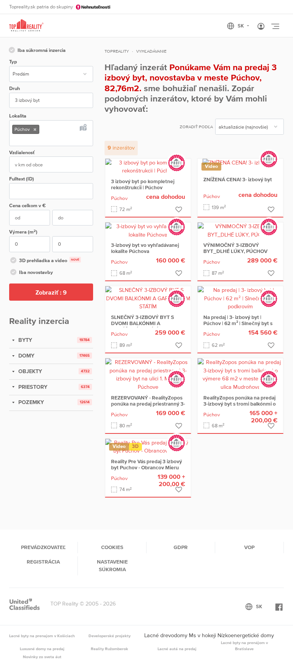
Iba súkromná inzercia (42, 50)
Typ (13, 61)
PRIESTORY (32, 387)
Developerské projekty (109, 635)
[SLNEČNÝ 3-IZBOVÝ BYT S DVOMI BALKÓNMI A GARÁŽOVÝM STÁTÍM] (148, 298)
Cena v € (27, 205)
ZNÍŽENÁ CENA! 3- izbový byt (237, 179)
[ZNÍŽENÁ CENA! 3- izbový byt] (241, 162)
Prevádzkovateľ (43, 547)
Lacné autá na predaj (177, 648)
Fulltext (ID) (21, 179)
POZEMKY (30, 402)
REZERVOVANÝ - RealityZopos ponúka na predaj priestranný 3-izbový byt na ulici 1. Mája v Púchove (148, 407)
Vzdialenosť (22, 152)
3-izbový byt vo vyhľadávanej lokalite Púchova (145, 248)
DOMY (25, 356)
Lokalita (17, 116)
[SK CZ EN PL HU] (241, 26)
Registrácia (43, 562)
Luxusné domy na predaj (42, 648)
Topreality (117, 51)
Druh (14, 88)
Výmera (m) (23, 232)
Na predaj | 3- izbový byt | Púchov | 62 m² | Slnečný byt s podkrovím (237, 323)
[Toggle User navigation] (261, 27)
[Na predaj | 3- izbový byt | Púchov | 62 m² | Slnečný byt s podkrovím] (240, 298)
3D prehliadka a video (49, 260)
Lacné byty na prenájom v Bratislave (244, 645)
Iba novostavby (36, 272)
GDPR (181, 547)
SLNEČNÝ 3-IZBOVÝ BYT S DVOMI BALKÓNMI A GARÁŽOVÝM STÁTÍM (142, 323)
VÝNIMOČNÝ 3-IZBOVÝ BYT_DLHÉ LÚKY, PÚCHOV (235, 248)
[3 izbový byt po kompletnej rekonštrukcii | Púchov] (148, 166)
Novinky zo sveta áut (42, 656)
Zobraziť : (51, 292)
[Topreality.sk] (26, 25)
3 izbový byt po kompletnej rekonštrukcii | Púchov (142, 184)
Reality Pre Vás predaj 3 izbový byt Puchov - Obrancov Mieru (146, 464)
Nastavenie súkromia (112, 565)
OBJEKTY (29, 371)
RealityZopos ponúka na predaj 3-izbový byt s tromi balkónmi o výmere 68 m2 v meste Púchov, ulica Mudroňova (240, 407)
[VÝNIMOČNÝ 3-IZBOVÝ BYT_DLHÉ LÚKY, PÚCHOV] (240, 230)
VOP (249, 547)
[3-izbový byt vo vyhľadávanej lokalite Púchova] (148, 230)
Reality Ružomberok (109, 648)
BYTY (24, 340)
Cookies (112, 547)
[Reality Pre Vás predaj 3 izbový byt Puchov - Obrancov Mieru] (148, 446)
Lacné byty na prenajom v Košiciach (42, 635)
